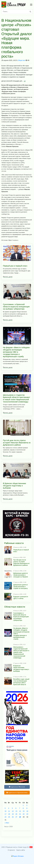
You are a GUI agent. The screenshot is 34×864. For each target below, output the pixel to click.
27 (16, 817)
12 (13, 811)
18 (9, 814)
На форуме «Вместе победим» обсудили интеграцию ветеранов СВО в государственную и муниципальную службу (16, 351)
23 (27, 814)
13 (16, 811)
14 (20, 811)
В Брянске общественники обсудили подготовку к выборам (14, 485)
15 (23, 811)
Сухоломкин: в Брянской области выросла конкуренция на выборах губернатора (16, 306)
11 (9, 811)
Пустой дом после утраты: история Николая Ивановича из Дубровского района (17, 442)
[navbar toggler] (31, 4)
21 (20, 814)
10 (5, 811)
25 (9, 817)
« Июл (7, 823)
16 (27, 811)
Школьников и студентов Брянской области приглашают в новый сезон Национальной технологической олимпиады (16, 398)
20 (16, 814)
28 (20, 817)
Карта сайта (20, 850)
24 (5, 817)
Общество (21, 60)
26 (13, 817)
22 (23, 814)
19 (13, 814)
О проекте (11, 850)
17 (5, 814)
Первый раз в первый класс (15, 266)
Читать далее (7, 277)
